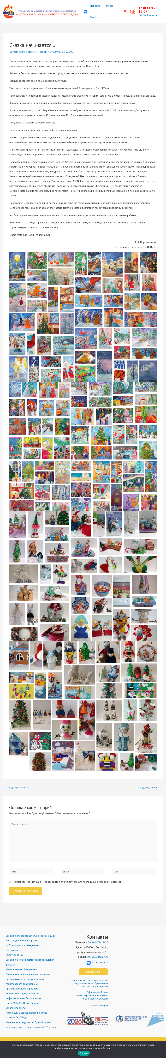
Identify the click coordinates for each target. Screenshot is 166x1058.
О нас (93, 17)
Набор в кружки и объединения (23, 945)
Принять (83, 1053)
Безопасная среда (16, 1007)
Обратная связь (14, 954)
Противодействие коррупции (22, 988)
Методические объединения (21, 969)
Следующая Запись (150, 787)
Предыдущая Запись (17, 787)
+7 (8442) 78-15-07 (149, 10)
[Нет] (162, 1049)
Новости (95, 5)
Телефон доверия (98, 1005)
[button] (125, 11)
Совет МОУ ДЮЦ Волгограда (22, 1003)
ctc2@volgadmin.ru (148, 15)
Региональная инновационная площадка (28, 974)
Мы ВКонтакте (99, 962)
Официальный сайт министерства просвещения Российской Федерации (92, 995)
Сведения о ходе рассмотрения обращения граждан (30, 962)
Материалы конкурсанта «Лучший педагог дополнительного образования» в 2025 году (31, 1025)
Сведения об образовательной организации (30, 935)
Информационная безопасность (23, 998)
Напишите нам (93, 971)
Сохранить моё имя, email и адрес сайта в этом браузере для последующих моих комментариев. (68, 881)
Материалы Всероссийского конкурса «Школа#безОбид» (26, 1015)
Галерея (109, 5)
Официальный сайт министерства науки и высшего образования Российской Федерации (89, 983)
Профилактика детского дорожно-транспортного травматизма (25, 981)
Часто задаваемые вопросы (21, 940)
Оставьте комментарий (22, 51)
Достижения (12, 950)
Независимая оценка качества (22, 993)
